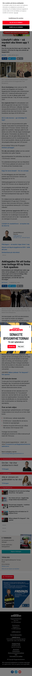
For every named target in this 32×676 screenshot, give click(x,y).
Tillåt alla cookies (16, 22)
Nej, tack (20, 346)
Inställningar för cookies (16, 18)
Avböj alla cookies (16, 27)
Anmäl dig (12, 346)
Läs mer (16, 12)
